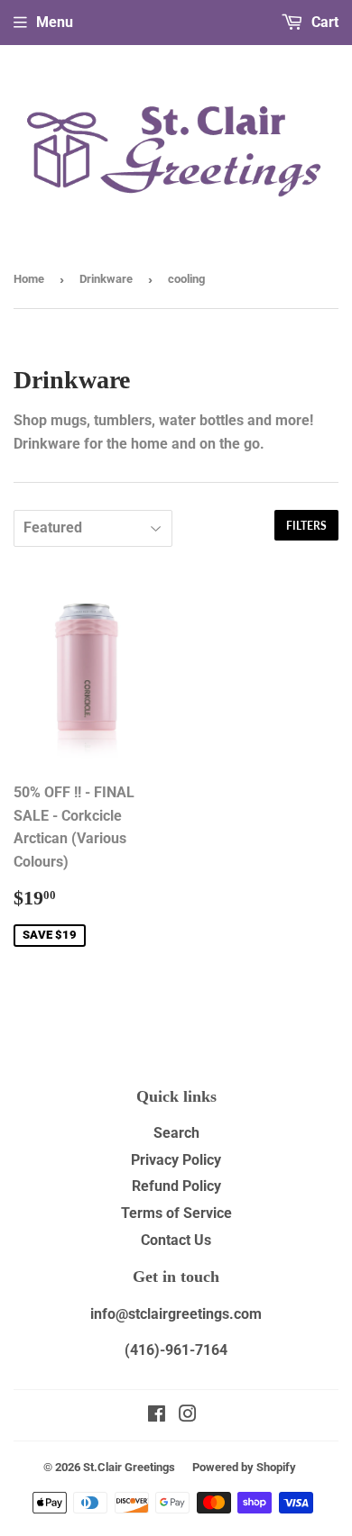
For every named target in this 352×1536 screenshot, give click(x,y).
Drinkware (106, 279)
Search (176, 1132)
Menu (54, 22)
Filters (306, 525)
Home (29, 279)
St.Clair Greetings (129, 1467)
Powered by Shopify (244, 1467)
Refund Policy (176, 1186)
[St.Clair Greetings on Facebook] (156, 1415)
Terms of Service (176, 1213)
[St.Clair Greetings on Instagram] (188, 1415)
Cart (323, 22)
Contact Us (176, 1240)
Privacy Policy (176, 1159)
